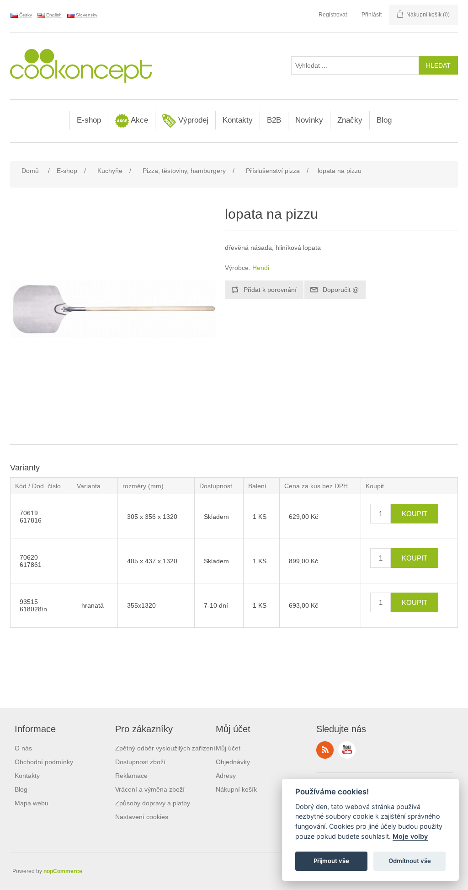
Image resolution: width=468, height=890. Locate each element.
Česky (25, 14)
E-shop (89, 120)
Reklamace (131, 775)
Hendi (260, 267)
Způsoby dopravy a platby (152, 803)
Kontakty (238, 120)
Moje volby (410, 836)
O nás (23, 748)
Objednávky (233, 762)
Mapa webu (31, 803)
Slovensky (85, 14)
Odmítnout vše (409, 860)
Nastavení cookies (141, 816)
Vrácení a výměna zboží (150, 789)
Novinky (309, 120)
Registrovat (333, 14)
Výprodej (192, 120)
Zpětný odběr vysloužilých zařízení (165, 748)
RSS (325, 750)
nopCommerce (62, 871)
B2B (274, 120)
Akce (138, 120)
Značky (349, 120)
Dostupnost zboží (140, 762)
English (53, 14)
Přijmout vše (331, 860)
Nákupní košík (236, 789)
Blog (384, 120)
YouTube (347, 750)
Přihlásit (372, 14)
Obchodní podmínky (44, 762)
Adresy (226, 775)
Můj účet (228, 748)
